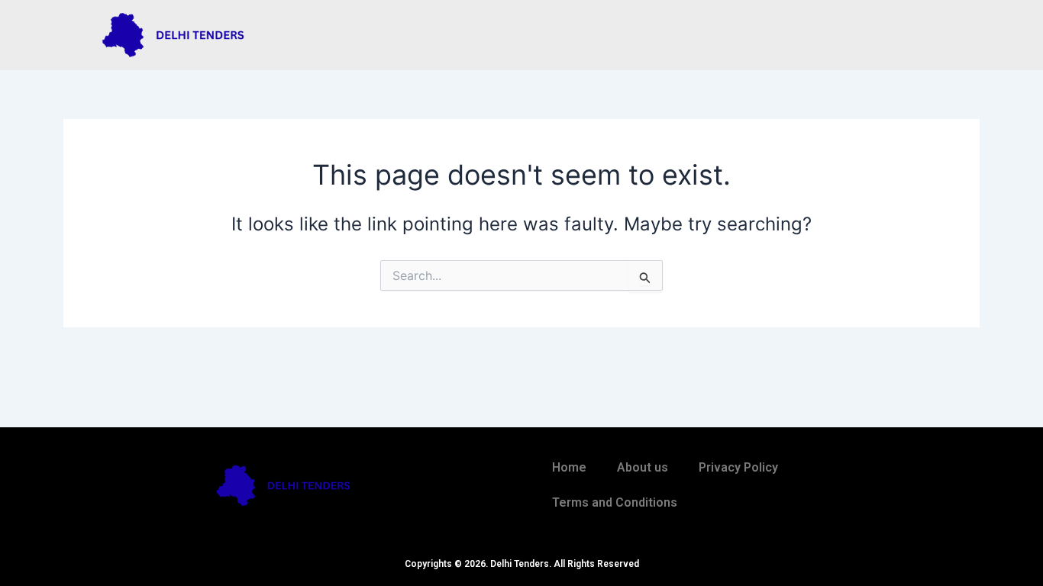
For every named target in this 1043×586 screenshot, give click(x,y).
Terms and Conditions (614, 502)
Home (569, 467)
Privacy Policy (738, 467)
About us (642, 467)
